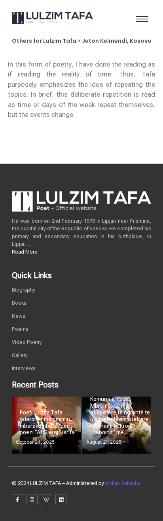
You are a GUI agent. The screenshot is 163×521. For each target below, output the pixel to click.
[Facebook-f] (17, 500)
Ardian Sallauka (122, 483)
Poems (20, 329)
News (18, 316)
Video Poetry (27, 342)
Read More (25, 252)
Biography (23, 290)
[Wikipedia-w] (46, 500)
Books (19, 303)
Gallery (20, 355)
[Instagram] (32, 500)
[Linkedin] (61, 500)
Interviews (24, 368)
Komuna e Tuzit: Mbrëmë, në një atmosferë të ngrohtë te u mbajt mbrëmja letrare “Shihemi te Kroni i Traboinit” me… (120, 415)
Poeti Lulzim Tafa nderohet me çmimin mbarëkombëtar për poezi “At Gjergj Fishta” (48, 422)
